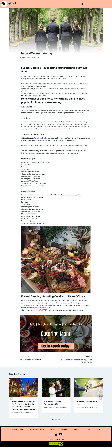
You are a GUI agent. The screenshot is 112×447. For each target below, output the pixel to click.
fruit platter (38, 138)
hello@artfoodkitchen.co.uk (41, 308)
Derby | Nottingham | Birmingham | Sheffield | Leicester (56, 324)
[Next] (100, 398)
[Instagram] (56, 434)
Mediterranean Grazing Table (30, 358)
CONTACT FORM (42, 310)
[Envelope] (60, 434)
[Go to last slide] (11, 398)
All (21, 50)
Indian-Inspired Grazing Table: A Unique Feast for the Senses (75, 359)
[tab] (52, 419)
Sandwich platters (27, 110)
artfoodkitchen (26, 57)
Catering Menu (56, 333)
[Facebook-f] (51, 434)
